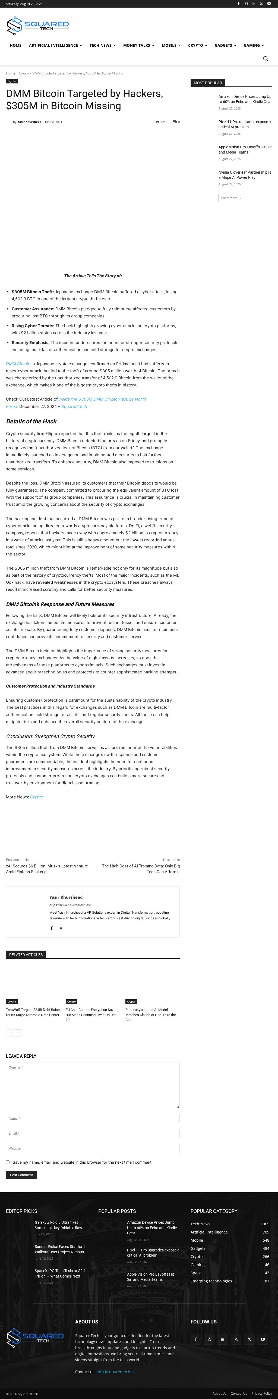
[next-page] (18, 1032)
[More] (107, 135)
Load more (229, 197)
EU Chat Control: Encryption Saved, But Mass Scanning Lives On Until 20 (92, 1015)
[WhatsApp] (81, 135)
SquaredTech (74, 406)
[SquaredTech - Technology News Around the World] (38, 25)
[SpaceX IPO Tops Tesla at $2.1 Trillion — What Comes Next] (18, 1276)
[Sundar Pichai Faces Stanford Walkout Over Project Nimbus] (18, 1252)
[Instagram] (246, 4)
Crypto (24, 73)
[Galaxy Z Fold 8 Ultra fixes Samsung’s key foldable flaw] (18, 1228)
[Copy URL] (94, 135)
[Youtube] (269, 4)
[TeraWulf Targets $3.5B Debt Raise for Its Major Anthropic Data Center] (33, 985)
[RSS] (236, 1339)
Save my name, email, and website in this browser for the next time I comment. (83, 1162)
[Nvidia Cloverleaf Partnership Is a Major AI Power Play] (203, 178)
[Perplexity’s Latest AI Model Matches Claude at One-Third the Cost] (152, 985)
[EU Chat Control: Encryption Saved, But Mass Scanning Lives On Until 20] (93, 985)
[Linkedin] (254, 4)
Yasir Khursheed (29, 122)
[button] (265, 58)
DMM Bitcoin (18, 363)
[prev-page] (9, 1032)
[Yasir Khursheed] (9, 121)
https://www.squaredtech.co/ (70, 905)
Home (10, 73)
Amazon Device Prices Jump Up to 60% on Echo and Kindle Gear (152, 1227)
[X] (261, 4)
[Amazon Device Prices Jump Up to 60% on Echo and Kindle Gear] (203, 102)
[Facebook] (239, 4)
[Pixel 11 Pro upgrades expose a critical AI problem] (203, 127)
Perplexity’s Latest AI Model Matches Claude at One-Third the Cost (150, 1015)
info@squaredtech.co (116, 1371)
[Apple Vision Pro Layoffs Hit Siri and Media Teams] (203, 153)
